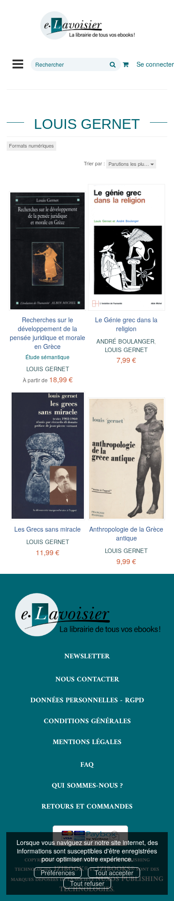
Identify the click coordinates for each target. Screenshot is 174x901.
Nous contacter (87, 679)
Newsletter (87, 656)
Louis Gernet (47, 368)
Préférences (58, 872)
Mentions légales (87, 742)
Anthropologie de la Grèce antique (126, 533)
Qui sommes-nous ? (87, 786)
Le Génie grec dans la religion (126, 324)
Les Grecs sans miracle (47, 529)
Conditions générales (87, 721)
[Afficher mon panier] (125, 64)
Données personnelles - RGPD (87, 700)
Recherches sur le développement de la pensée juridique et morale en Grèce (47, 333)
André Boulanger (125, 341)
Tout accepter (114, 872)
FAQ (87, 765)
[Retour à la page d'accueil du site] (87, 25)
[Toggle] (18, 63)
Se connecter (155, 64)
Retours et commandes (87, 807)
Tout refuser (87, 883)
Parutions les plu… (129, 163)
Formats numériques (31, 145)
